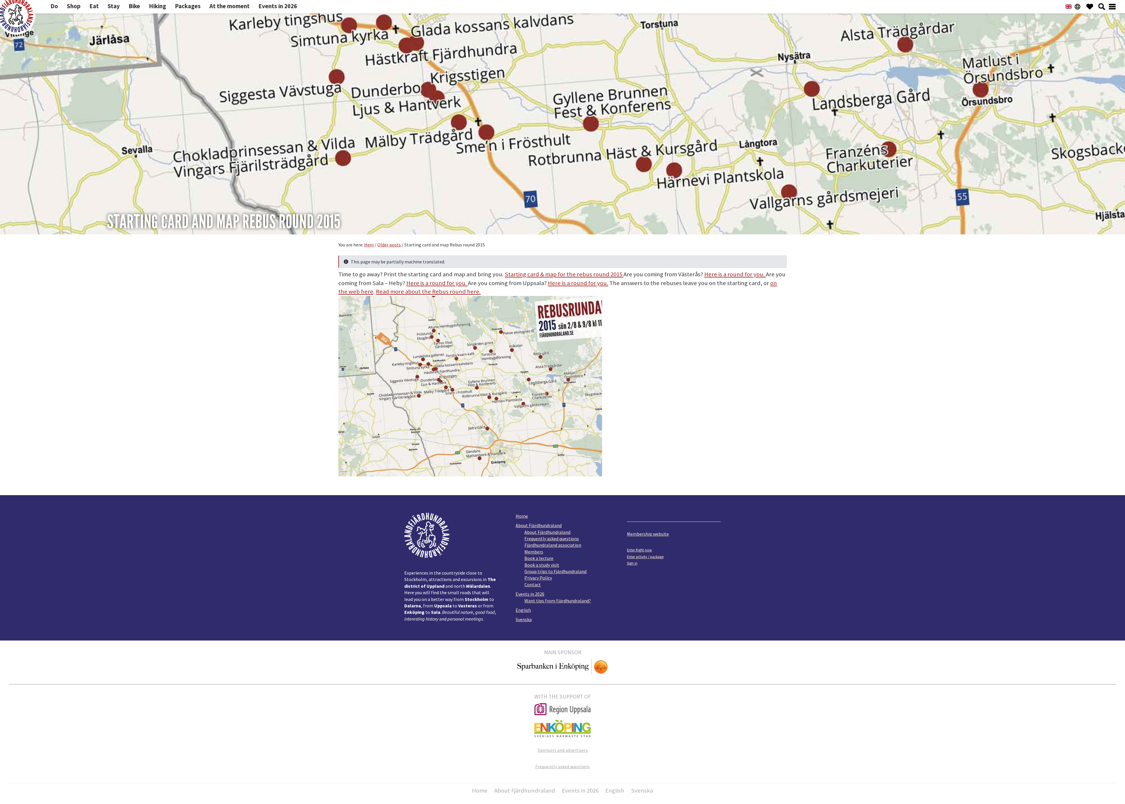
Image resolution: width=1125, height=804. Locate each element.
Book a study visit (541, 565)
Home (522, 516)
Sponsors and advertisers (563, 750)
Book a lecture (538, 558)
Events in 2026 (530, 594)
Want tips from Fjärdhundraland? (557, 601)
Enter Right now (639, 550)
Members (533, 552)
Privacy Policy (538, 578)
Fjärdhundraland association (552, 545)
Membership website (648, 534)
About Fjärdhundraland (539, 525)
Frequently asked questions (551, 538)
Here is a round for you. (734, 274)
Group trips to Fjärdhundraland (555, 571)
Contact (532, 584)
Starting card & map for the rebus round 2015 (564, 274)
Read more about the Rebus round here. (428, 291)
